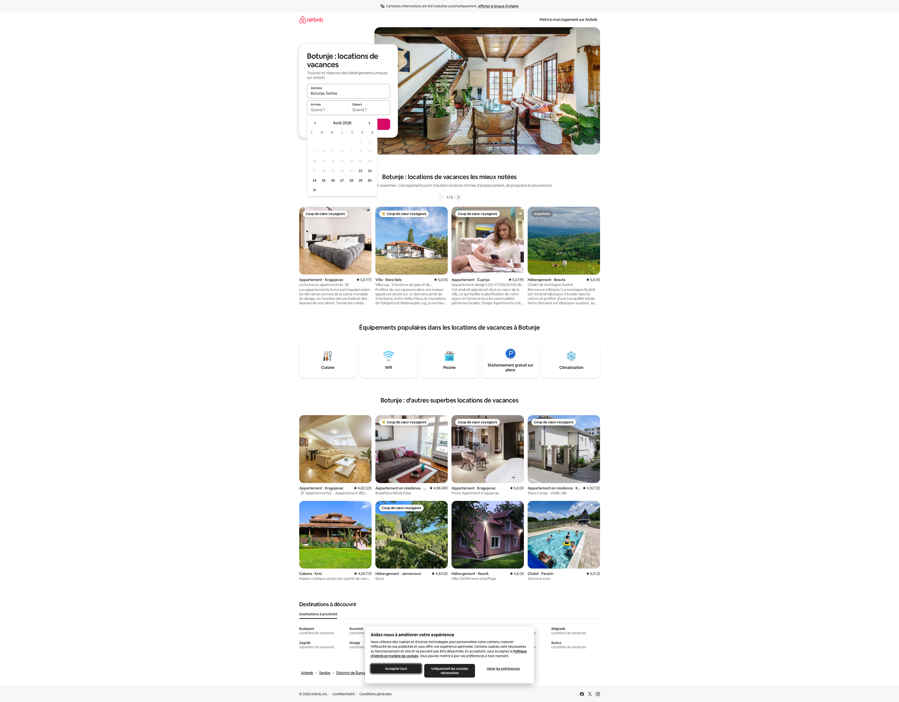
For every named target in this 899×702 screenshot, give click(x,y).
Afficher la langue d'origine (498, 6)
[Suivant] (458, 197)
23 (370, 171)
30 (370, 180)
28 (351, 180)
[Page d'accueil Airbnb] (311, 19)
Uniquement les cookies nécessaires (449, 671)
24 (314, 180)
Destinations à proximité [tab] (318, 614)
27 (342, 180)
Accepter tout (396, 669)
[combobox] (348, 93)
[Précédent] (441, 197)
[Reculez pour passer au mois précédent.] (315, 123)
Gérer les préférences (503, 669)
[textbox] (328, 110)
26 (333, 180)
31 (314, 190)
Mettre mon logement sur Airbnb (568, 19)
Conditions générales (375, 694)
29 (360, 180)
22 (360, 171)
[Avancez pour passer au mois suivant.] (369, 123)
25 (324, 180)
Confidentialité (343, 694)
